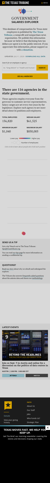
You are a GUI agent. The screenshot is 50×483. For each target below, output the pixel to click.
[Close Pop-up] (47, 427)
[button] (25, 241)
